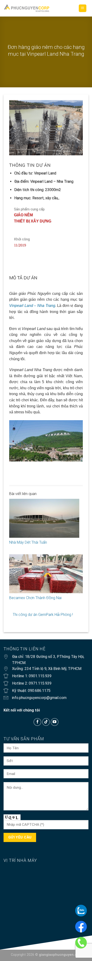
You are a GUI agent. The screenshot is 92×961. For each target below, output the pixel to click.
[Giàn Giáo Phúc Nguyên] (27, 8)
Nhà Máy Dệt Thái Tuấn (28, 542)
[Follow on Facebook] (37, 722)
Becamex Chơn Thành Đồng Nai (35, 598)
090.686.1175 (39, 690)
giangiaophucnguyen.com (60, 955)
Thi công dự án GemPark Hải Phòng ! (43, 614)
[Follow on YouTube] (55, 722)
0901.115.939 (40, 676)
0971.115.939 (40, 683)
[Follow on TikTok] (46, 722)
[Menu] (83, 8)
